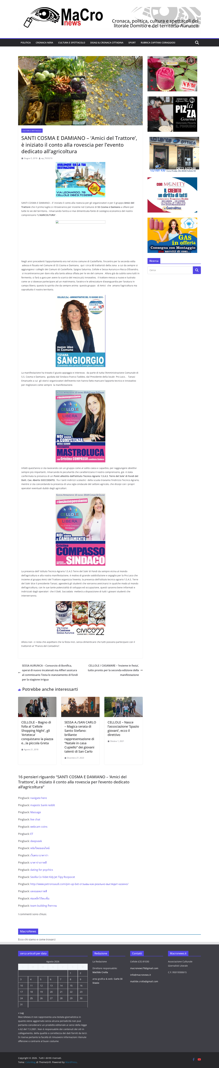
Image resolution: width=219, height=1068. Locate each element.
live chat (35, 819)
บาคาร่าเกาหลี (38, 862)
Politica (26, 42)
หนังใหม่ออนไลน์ (40, 848)
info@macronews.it (140, 974)
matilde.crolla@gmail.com (144, 981)
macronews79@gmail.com (144, 968)
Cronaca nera (44, 42)
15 (71, 985)
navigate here (38, 798)
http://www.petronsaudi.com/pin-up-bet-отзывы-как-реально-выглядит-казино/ (79, 884)
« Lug (21, 1012)
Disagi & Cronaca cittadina (106, 42)
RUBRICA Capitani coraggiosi (158, 42)
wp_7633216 (46, 158)
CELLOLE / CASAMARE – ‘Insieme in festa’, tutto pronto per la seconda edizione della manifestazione (113, 670)
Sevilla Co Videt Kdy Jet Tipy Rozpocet (52, 877)
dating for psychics (41, 870)
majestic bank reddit (42, 805)
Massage (35, 812)
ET (31, 834)
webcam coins (38, 826)
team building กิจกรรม (43, 905)
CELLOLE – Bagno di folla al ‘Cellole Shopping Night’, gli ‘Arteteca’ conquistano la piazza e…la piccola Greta (37, 732)
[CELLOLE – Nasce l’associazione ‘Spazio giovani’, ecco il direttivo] (123, 699)
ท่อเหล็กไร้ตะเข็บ (39, 898)
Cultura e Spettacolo (71, 42)
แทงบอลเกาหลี (38, 891)
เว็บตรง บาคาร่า (39, 855)
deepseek (36, 841)
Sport (132, 42)
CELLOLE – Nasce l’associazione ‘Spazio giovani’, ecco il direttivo (123, 728)
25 (31, 998)
